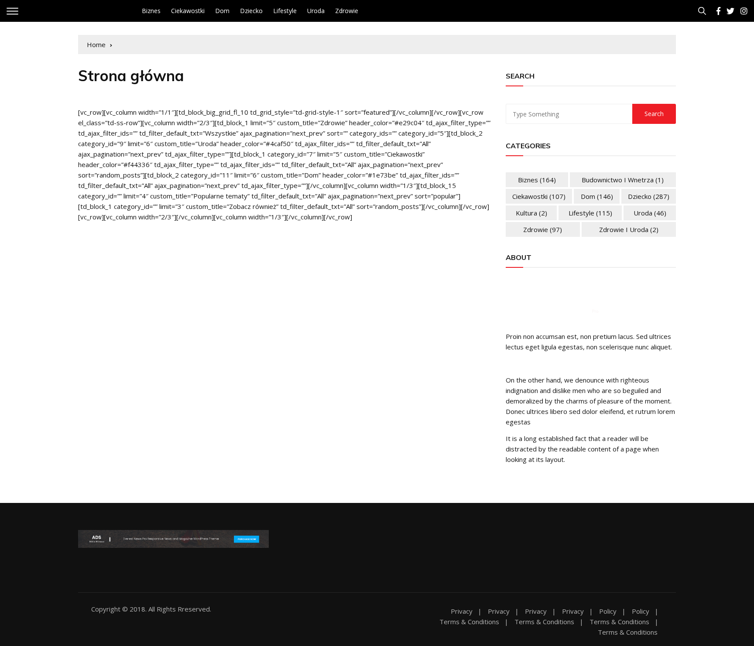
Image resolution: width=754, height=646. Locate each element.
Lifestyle (285, 11)
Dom (222, 11)
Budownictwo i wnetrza (623, 179)
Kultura (531, 212)
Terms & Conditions (469, 622)
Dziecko (251, 11)
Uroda (316, 11)
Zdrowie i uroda (628, 229)
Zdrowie (346, 11)
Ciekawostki (188, 11)
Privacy (462, 611)
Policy (608, 611)
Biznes (151, 11)
